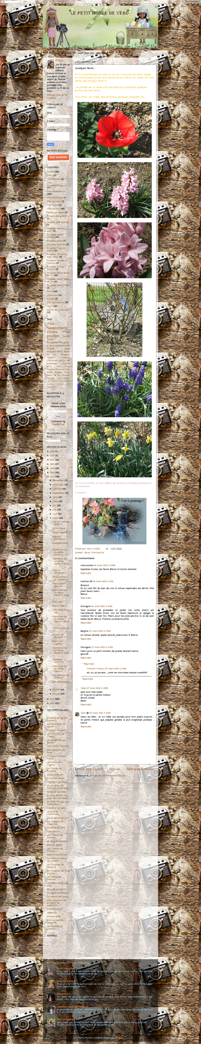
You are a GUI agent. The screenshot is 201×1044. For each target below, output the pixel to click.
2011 (52, 699)
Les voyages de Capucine (55, 823)
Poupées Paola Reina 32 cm (58, 274)
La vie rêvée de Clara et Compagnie (58, 787)
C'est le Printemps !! (59, 571)
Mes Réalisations (56, 191)
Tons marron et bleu (60, 611)
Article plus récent (89, 769)
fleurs (87, 552)
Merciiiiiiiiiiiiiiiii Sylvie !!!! (59, 585)
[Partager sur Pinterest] (121, 549)
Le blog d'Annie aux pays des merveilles (57, 797)
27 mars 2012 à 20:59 (97, 688)
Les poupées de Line (58, 817)
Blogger (119, 1037)
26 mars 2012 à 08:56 (104, 565)
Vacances (52, 295)
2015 (52, 464)
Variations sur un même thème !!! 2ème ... (60, 651)
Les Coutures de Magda (55, 735)
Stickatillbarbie (54, 909)
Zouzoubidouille (55, 774)
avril (55, 513)
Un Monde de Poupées (54, 770)
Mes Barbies (53, 179)
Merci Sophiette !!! (60, 629)
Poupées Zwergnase (58, 285)
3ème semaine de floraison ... (60, 578)
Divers (50, 171)
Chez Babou (53, 831)
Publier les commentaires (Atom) (107, 775)
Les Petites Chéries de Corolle (57, 860)
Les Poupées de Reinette (55, 866)
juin (55, 505)
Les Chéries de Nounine (55, 836)
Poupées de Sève (56, 827)
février (57, 689)
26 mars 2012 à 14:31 (103, 581)
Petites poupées (55, 212)
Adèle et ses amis (56, 791)
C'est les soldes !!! (66, 1019)
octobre (57, 488)
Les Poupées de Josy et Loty (58, 872)
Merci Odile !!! (59, 605)
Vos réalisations (55, 302)
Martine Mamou (95, 668)
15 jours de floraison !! (58, 636)
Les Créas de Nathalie (54, 878)
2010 (52, 703)
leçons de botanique (58, 309)
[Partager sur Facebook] (118, 549)
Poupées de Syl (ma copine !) (57, 719)
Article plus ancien (140, 769)
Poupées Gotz (54, 240)
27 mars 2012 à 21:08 (100, 712)
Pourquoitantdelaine (58, 893)
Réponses (89, 663)
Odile (83, 688)
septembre (59, 493)
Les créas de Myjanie (54, 763)
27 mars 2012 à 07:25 (100, 631)
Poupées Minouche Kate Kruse (57, 255)
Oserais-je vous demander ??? (73, 1006)
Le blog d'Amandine (57, 841)
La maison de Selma (57, 896)
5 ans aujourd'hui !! (66, 968)
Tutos (50, 291)
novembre (58, 484)
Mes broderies (55, 197)
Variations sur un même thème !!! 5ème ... (60, 562)
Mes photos (97, 552)
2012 (52, 476)
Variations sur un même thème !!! (59, 669)
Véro (83, 712)
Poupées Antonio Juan (56, 230)
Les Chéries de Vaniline (55, 927)
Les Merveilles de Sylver (56, 725)
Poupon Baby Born (57, 216)
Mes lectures (54, 201)
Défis (49, 175)
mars (56, 518)
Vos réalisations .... (60, 683)
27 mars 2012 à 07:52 (102, 647)
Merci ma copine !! (57, 642)
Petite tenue (58, 528)
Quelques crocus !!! (57, 661)
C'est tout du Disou (57, 782)
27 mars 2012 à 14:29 (115, 668)
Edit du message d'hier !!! (61, 523)
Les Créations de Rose (56, 751)
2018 (52, 451)
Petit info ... (58, 601)
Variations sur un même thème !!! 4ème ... (60, 594)
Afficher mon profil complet (57, 96)
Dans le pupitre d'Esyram (55, 921)
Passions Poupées (56, 730)
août (56, 497)
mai (55, 509)
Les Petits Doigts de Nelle (57, 884)
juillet (56, 501)
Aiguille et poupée (56, 808)
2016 (52, 459)
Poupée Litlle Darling (58, 222)
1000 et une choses (57, 854)
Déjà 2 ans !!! (63, 993)
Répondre (86, 573)
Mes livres (52, 205)
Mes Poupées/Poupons (56, 184)
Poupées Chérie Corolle (55, 236)
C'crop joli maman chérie (56, 757)
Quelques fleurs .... (60, 544)
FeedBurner (58, 424)
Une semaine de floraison (60, 676)
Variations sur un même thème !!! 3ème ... (60, 620)
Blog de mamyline (56, 889)
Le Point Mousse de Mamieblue (57, 803)
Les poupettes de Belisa (56, 741)
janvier (57, 693)
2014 (52, 468)
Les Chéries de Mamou (55, 850)
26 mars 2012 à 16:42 (101, 606)
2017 (52, 455)
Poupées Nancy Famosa (55, 268)
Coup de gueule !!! (66, 981)
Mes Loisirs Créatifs (57, 746)
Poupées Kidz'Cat (56, 244)
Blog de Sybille (54, 844)
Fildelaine (52, 912)
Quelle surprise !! (61, 532)
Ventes (50, 298)
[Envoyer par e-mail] (112, 549)
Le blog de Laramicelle (53, 813)
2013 (52, 472)
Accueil (114, 769)
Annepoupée (53, 916)
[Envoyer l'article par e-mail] (107, 548)
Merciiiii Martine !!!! (58, 538)
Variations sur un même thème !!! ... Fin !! (61, 552)
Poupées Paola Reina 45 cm (58, 280)
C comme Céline (55, 778)
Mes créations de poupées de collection (56, 903)
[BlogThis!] (114, 549)
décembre (59, 480)
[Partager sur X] (116, 549)
